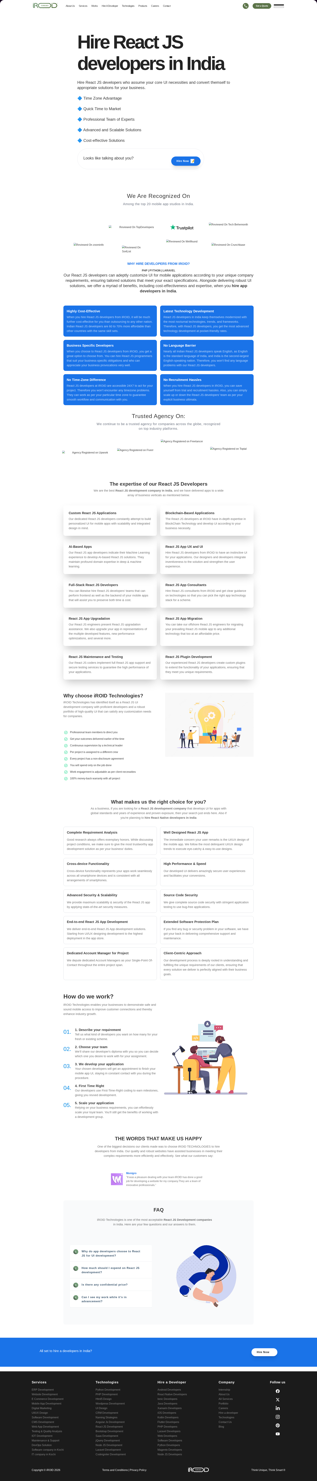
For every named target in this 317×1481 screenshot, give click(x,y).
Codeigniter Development (111, 1454)
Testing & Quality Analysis (47, 1431)
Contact (167, 5)
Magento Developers (170, 1449)
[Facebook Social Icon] (277, 1391)
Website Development (45, 1394)
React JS (94, 82)
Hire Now (185, 161)
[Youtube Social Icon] (277, 1434)
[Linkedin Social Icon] (277, 1408)
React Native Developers (172, 1394)
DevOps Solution (42, 1445)
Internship (224, 1389)
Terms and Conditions (115, 1470)
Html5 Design (104, 1399)
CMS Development (43, 1422)
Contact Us (225, 1422)
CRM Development (107, 1412)
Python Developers (169, 1445)
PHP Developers (167, 1426)
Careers (155, 5)
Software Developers (170, 1440)
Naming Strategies (106, 1417)
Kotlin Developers (168, 1417)
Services (83, 5)
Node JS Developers (170, 1454)
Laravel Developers (169, 1431)
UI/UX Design (40, 1412)
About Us (70, 5)
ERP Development (43, 1389)
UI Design (101, 1408)
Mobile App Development (46, 1403)
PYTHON (155, 270)
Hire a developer (228, 1412)
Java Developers (167, 1403)
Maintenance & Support (45, 1440)
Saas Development (107, 1435)
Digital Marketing (42, 1408)
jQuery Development (108, 1440)
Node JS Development (109, 1445)
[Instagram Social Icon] (277, 1417)
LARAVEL (169, 270)
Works (94, 5)
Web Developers (167, 1435)
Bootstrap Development (109, 1431)
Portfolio (223, 1403)
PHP (145, 270)
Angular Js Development (110, 1422)
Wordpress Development (110, 1403)
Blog (221, 1426)
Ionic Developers (167, 1399)
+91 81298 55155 (245, 12)
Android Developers (169, 1389)
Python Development (108, 1389)
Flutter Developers (168, 1422)
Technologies (128, 5)
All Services (226, 1399)
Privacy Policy (138, 1470)
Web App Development (45, 1426)
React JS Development (109, 1426)
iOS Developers (167, 1412)
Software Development (45, 1417)
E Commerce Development (47, 1399)
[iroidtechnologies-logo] (45, 6)
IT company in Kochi (44, 1454)
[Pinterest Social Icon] (277, 1425)
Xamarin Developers (170, 1408)
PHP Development (107, 1394)
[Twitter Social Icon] (277, 1399)
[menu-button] (279, 6)
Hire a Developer (110, 5)
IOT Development (42, 1435)
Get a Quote (262, 6)
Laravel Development (108, 1449)
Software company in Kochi (48, 1449)
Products (142, 5)
